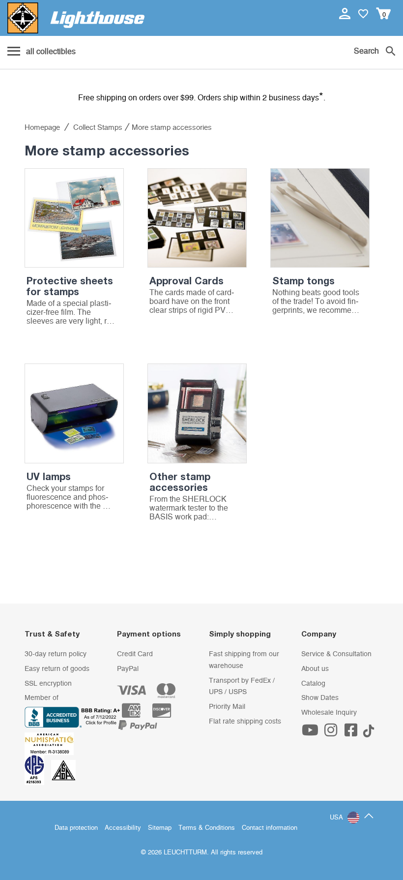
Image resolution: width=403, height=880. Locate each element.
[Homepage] (75, 17)
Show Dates (320, 698)
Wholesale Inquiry (329, 712)
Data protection (76, 828)
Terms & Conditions (206, 828)
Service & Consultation (336, 654)
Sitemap (160, 828)
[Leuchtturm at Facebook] (352, 733)
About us (315, 669)
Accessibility (123, 828)
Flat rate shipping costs (245, 721)
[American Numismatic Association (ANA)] (52, 743)
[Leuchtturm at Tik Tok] (368, 733)
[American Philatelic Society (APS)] (38, 769)
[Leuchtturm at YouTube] (311, 733)
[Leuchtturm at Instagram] (331, 733)
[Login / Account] (346, 13)
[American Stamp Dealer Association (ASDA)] (63, 769)
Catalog (313, 683)
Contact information (269, 828)
